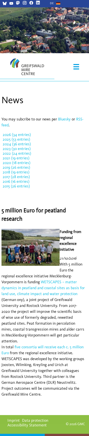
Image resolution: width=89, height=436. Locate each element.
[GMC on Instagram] (24, 3)
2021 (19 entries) (16, 158)
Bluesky (65, 119)
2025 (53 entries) (16, 139)
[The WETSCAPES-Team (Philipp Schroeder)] (30, 264)
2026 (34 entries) (17, 134)
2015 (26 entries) (16, 186)
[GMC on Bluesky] (4, 4)
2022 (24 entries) (17, 153)
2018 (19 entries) (16, 172)
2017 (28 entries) (16, 176)
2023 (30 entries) (17, 148)
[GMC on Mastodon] (18, 3)
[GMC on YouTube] (11, 4)
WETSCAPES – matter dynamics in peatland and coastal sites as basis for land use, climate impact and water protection (43, 288)
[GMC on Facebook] (31, 3)
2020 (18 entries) (16, 162)
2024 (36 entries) (17, 144)
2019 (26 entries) (16, 167)
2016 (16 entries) (16, 181)
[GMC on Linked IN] (38, 3)
